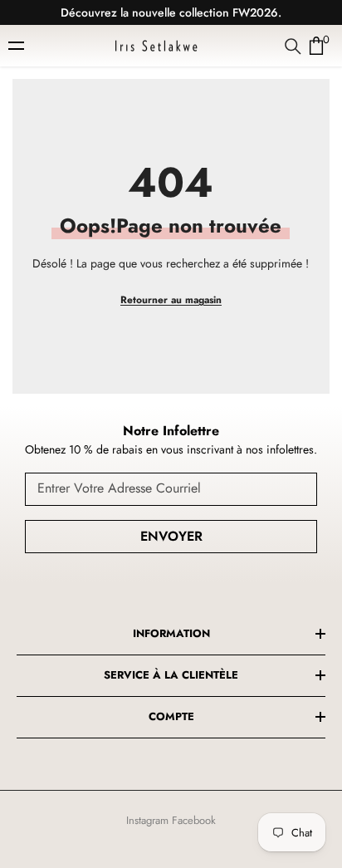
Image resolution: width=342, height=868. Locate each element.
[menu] (18, 46)
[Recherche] (293, 46)
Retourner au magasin (171, 299)
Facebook (194, 820)
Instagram (147, 820)
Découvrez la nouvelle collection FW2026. (171, 12)
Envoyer (171, 536)
